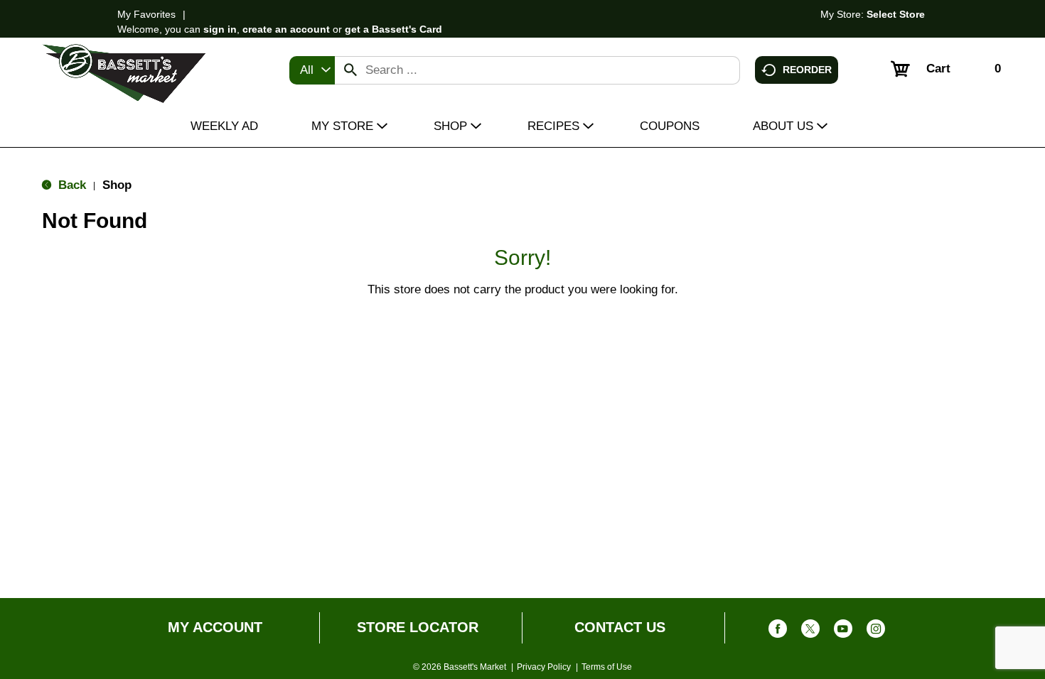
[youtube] (843, 632)
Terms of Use (607, 667)
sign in (220, 29)
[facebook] (777, 632)
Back (70, 185)
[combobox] (312, 70)
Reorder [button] (807, 69)
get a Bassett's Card (393, 29)
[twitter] (810, 632)
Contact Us (619, 627)
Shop (117, 185)
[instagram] (876, 632)
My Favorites (146, 14)
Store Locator (417, 627)
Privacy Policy (544, 667)
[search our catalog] (350, 70)
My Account (215, 627)
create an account (286, 29)
